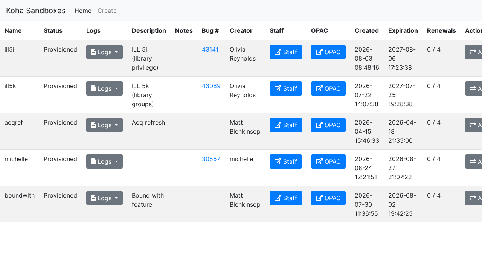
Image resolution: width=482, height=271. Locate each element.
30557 (211, 159)
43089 (211, 86)
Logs (104, 52)
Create (107, 10)
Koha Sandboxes (36, 10)
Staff (289, 52)
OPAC (332, 52)
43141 (210, 49)
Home (85, 10)
